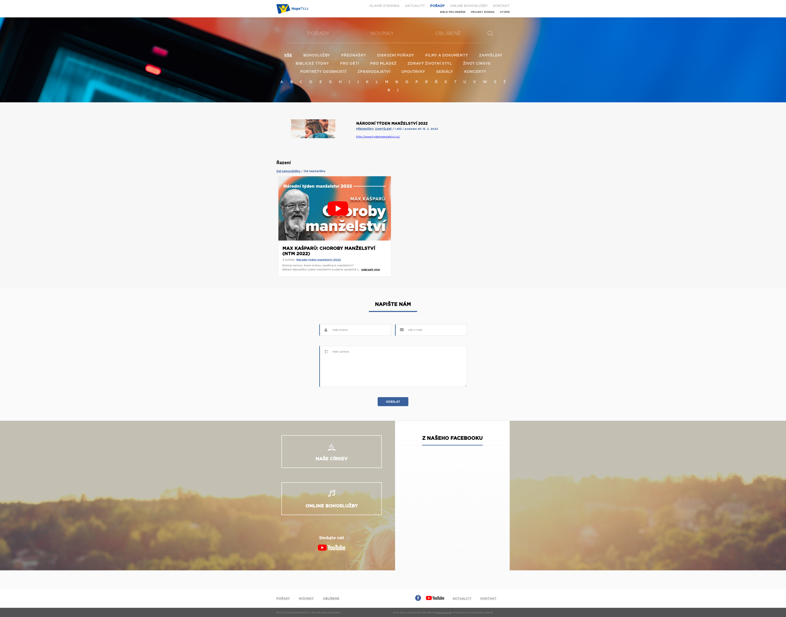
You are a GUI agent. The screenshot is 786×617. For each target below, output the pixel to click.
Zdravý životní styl (430, 64)
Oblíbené (448, 33)
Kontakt (501, 6)
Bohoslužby (316, 55)
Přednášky (353, 55)
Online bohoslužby (469, 6)
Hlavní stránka (384, 6)
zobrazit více (370, 269)
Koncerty (475, 72)
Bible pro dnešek (453, 12)
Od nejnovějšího (288, 171)
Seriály (444, 72)
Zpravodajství (373, 72)
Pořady (437, 6)
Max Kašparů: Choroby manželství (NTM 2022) (328, 251)
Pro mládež (383, 64)
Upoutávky (413, 72)
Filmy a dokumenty (446, 55)
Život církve (477, 64)
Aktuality (415, 6)
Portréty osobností (323, 72)
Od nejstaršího (314, 171)
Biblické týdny (312, 64)
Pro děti (349, 64)
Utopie (505, 12)
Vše (288, 55)
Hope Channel (444, 612)
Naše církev (332, 459)
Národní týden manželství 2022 (318, 260)
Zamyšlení (490, 55)
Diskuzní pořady (395, 55)
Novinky (382, 33)
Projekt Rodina (483, 12)
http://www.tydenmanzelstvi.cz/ (378, 137)
